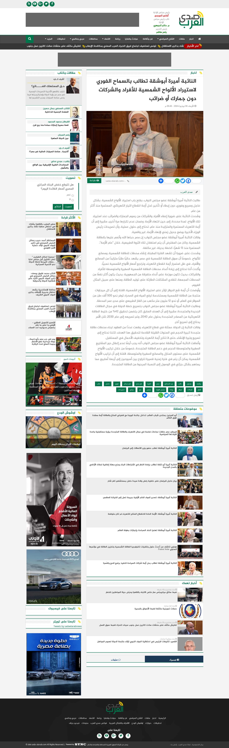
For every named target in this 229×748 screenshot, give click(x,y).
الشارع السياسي (136, 718)
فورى (117, 383)
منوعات (85, 723)
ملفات (182, 39)
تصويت (68, 207)
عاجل (108, 383)
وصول (189, 383)
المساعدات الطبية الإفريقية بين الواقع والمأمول (51, 166)
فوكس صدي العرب (99, 723)
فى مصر (139, 383)
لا (70, 200)
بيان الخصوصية (197, 744)
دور (140, 389)
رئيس (149, 389)
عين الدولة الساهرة (60, 138)
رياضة (117, 39)
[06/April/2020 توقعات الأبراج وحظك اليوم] (54, 432)
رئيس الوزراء (160, 389)
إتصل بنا (173, 744)
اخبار (191, 39)
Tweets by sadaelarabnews (68, 626)
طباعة (93, 180)
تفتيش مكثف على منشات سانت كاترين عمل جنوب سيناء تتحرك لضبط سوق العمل (64, 46)
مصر (157, 383)
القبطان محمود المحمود (59, 121)
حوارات (148, 723)
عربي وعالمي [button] (77, 39)
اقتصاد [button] (106, 39)
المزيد (49, 39)
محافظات (93, 39)
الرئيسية (162, 718)
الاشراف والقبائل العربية (119, 723)
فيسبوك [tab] (173, 660)
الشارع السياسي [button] (166, 39)
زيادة (171, 389)
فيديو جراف (74, 723)
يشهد (198, 383)
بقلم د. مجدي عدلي (60, 161)
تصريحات (121, 389)
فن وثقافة (148, 39)
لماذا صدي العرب (184, 744)
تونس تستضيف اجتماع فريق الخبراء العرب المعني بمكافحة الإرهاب (148, 46)
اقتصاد (92, 718)
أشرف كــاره (58, 79)
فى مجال (127, 383)
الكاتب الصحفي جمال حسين (56, 108)
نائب (179, 383)
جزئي (132, 389)
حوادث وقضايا (131, 39)
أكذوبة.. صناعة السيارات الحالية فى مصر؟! (49, 151)
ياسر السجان (64, 135)
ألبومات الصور (69, 359)
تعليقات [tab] (114, 660)
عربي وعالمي (70, 718)
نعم (69, 195)
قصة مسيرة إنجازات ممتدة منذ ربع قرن (51, 125)
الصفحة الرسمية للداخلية (57, 112)
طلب (98, 383)
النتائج (58, 207)
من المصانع (169, 383)
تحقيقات (61, 39)
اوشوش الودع (137, 723)
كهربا (149, 383)
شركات (189, 389)
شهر (199, 389)
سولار (180, 389)
